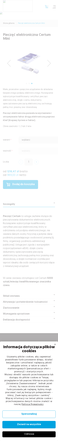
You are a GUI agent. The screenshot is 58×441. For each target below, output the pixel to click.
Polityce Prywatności (33, 404)
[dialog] (29, 220)
